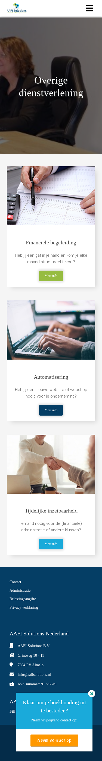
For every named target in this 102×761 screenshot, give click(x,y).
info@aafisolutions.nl (34, 675)
